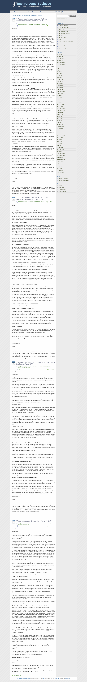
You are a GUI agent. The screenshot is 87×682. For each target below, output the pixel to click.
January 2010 (60, 128)
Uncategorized (44, 24)
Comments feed (62, 189)
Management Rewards (31, 22)
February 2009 (60, 149)
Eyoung (66, 678)
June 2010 (59, 118)
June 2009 (59, 141)
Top (69, 678)
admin (20, 526)
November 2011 (60, 87)
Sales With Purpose (63, 47)
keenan (20, 25)
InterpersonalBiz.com (62, 18)
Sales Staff (30, 24)
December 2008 (61, 153)
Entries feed (61, 187)
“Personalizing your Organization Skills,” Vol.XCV (34, 521)
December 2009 (61, 130)
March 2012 (60, 79)
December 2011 (60, 85)
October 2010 (60, 112)
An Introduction (35, 11)
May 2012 (59, 75)
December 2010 (61, 108)
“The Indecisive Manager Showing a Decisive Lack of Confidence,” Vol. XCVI (35, 363)
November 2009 (61, 132)
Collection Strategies (63, 25)
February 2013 (60, 58)
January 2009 (60, 151)
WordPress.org (62, 191)
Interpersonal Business (34, 3)
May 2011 (59, 99)
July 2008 (59, 163)
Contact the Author (27, 11)
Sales (48, 22)
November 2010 (61, 110)
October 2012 (60, 66)
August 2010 (60, 114)
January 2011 (60, 106)
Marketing (40, 366)
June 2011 (59, 97)
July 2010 (59, 116)
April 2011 (59, 101)
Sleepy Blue (57, 678)
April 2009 (59, 145)
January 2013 (60, 60)
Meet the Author (18, 11)
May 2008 (59, 167)
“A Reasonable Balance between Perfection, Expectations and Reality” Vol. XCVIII (32, 20)
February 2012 (60, 81)
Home (12, 11)
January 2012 (60, 83)
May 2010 (59, 120)
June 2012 (59, 73)
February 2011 (60, 104)
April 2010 (59, 122)
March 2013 (60, 56)
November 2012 (61, 64)
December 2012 (61, 62)
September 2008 (61, 159)
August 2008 (60, 161)
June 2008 (59, 165)
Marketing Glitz (62, 37)
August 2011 (60, 93)
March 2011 (60, 103)
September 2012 (61, 68)
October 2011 (60, 89)
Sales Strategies (36, 24)
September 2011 (61, 91)
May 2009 (59, 143)
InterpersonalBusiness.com (63, 20)
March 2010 (60, 124)
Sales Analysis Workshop (55, 11)
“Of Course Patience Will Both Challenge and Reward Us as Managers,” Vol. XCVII (32, 198)
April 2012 (59, 77)
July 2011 (59, 95)
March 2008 (60, 170)
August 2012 (60, 70)
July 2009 (59, 139)
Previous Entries (17, 675)
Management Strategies (42, 22)
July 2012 (59, 72)
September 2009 (61, 136)
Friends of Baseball (63, 178)
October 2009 (60, 134)
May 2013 (59, 54)
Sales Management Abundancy (34, 201)
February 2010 (60, 126)
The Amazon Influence (67, 11)
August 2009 (60, 137)
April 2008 (59, 168)
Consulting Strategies (22, 22)
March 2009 (60, 147)
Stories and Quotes (44, 11)
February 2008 (60, 172)
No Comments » (51, 25)
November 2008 (61, 155)
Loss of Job (61, 29)
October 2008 (60, 157)
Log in (60, 185)
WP (44, 678)
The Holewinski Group (64, 180)
